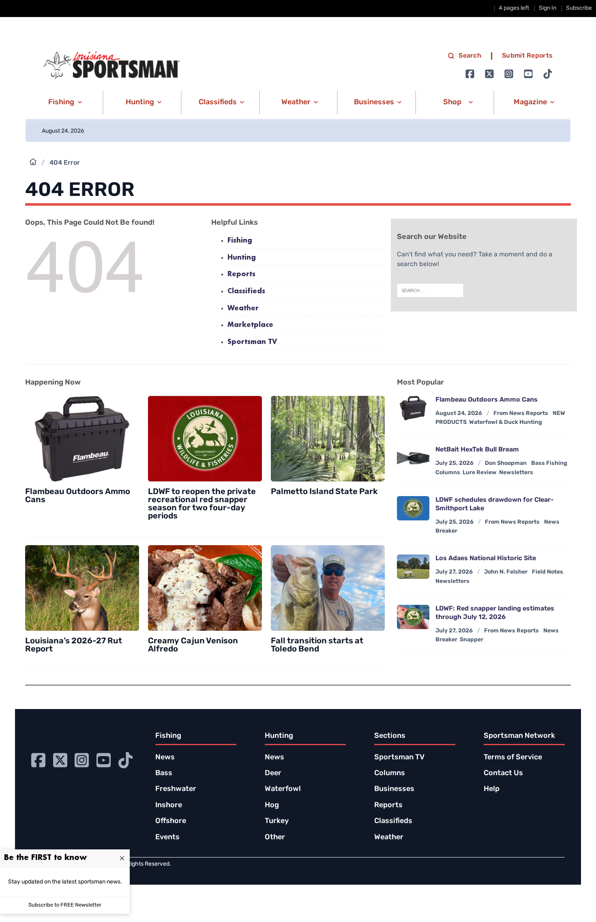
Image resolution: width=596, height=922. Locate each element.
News (165, 757)
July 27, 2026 (454, 572)
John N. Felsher (505, 572)
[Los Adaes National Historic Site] (413, 566)
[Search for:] (430, 290)
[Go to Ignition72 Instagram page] (509, 74)
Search (470, 56)
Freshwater (175, 789)
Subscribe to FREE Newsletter (64, 905)
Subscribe (579, 8)
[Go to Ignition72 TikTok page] (548, 74)
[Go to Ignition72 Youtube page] (528, 74)
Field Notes (547, 572)
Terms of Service (513, 757)
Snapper (471, 640)
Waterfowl (283, 789)
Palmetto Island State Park (324, 492)
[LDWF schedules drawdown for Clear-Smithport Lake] (413, 508)
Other (275, 837)
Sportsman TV (252, 342)
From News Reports (520, 413)
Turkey (277, 821)
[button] (64, 102)
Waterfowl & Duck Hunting (505, 422)
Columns (447, 473)
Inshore (168, 805)
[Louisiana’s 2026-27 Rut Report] (82, 588)
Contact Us (503, 773)
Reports (241, 274)
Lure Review (480, 473)
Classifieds (246, 291)
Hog (272, 805)
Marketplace (250, 325)
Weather (243, 308)
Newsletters (516, 473)
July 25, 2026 (454, 463)
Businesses (394, 789)
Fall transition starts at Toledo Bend (317, 645)
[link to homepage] (111, 65)
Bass (163, 773)
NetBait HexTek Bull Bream (477, 450)
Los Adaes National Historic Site (485, 558)
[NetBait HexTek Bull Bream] (413, 458)
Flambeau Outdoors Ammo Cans (486, 400)
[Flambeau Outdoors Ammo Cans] (82, 438)
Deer (273, 773)
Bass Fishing (549, 463)
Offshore (170, 821)
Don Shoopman (506, 463)
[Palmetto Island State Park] (328, 438)
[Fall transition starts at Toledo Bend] (328, 588)
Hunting (241, 257)
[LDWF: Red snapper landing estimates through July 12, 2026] (413, 617)
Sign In (547, 8)
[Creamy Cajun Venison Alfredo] (205, 588)
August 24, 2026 (458, 413)
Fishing (239, 240)
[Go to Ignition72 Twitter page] (489, 74)
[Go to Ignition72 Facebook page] (470, 74)
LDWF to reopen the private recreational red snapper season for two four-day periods (202, 504)
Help (492, 789)
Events (167, 837)
